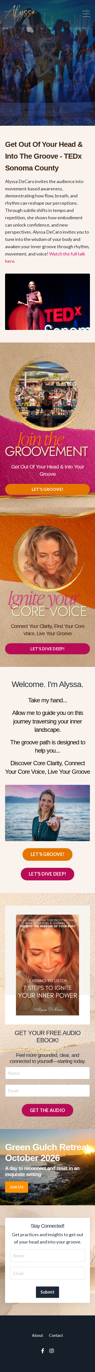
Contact (56, 1335)
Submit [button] (47, 1292)
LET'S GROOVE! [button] (47, 489)
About (37, 1335)
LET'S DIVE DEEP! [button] (47, 648)
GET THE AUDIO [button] (47, 1110)
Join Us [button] (17, 1186)
